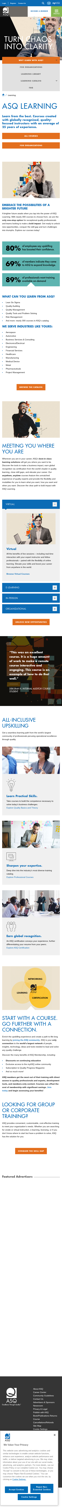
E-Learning (13, 587)
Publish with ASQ (41, 1412)
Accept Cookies (16, 1489)
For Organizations (31, 67)
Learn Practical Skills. (21, 796)
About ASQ (38, 1389)
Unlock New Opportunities (31, 622)
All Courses (31, 136)
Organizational (16, 608)
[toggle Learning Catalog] (56, 80)
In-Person (12, 598)
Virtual (10, 504)
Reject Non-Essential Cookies (42, 1488)
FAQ (31, 87)
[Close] (54, 1435)
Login (4, 3)
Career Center (39, 1392)
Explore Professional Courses (19, 877)
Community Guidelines (43, 1395)
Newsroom (38, 1406)
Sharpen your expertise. (24, 865)
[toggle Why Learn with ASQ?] (56, 60)
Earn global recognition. (24, 936)
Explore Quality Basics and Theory (22, 808)
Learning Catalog (31, 81)
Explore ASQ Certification (17, 948)
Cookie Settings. (19, 1479)
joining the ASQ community (26, 1040)
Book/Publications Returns (45, 1416)
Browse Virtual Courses (18, 574)
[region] (29, 1468)
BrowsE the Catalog (31, 387)
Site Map (37, 1426)
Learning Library (31, 74)
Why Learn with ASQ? (31, 60)
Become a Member (39, 11)
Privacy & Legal (40, 1409)
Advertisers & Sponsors (44, 1402)
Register (13, 3)
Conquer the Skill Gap (31, 1151)
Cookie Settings (40, 1429)
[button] (56, 11)
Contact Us (22, 3)
